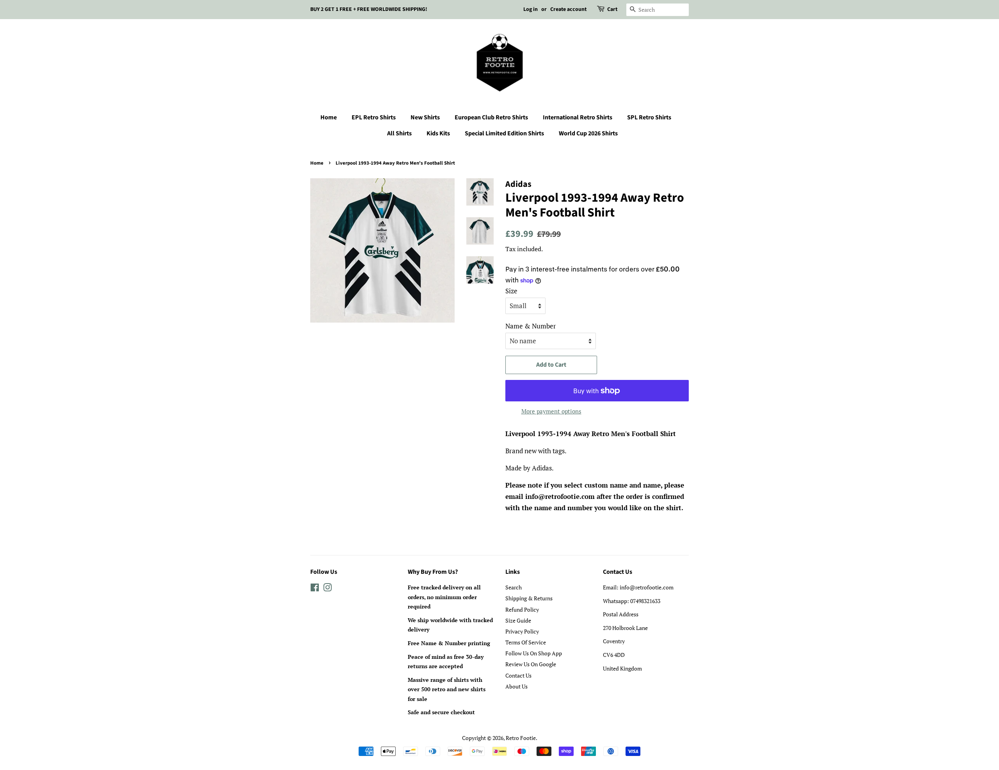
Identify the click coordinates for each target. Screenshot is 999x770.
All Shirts (399, 133)
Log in (530, 9)
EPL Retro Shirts (374, 117)
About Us (516, 686)
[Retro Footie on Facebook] (314, 589)
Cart (612, 9)
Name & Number (530, 325)
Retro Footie (521, 738)
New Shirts (425, 117)
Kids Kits (438, 133)
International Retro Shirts (577, 117)
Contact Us (518, 675)
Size (511, 290)
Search (513, 587)
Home (328, 117)
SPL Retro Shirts (649, 117)
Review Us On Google (530, 664)
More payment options (551, 411)
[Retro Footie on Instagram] (327, 589)
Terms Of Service (525, 642)
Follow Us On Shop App (533, 653)
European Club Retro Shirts (491, 117)
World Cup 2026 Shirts (588, 133)
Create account (568, 9)
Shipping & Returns (529, 598)
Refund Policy (522, 609)
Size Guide (518, 620)
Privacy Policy (522, 631)
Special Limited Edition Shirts (504, 133)
